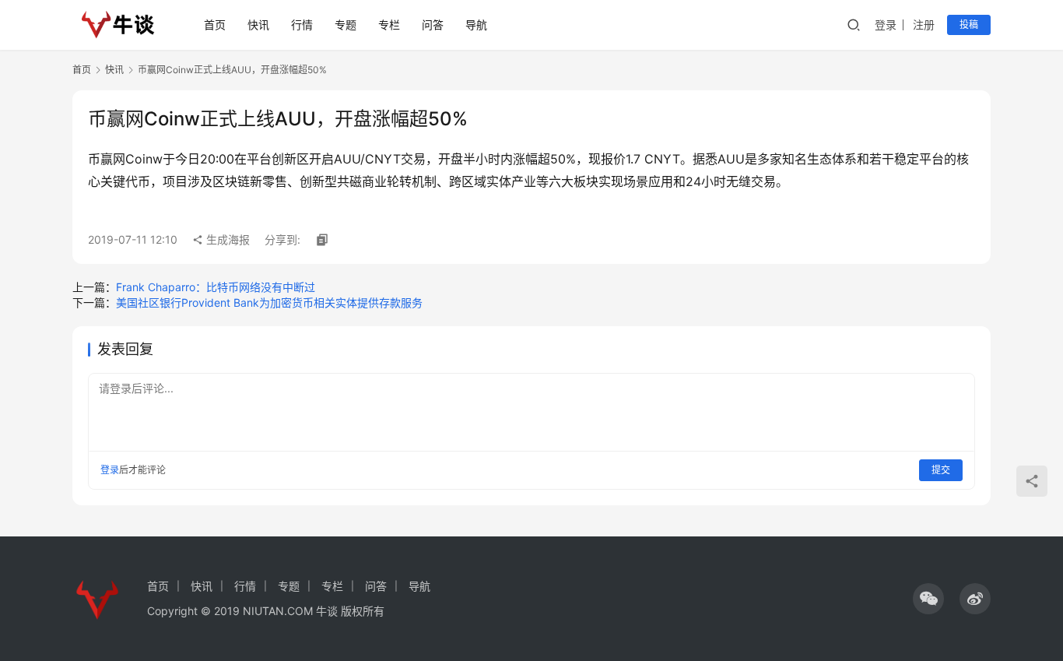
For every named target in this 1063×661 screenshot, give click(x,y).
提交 (940, 470)
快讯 (258, 24)
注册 (924, 24)
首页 (215, 24)
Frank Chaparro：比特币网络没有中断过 (215, 287)
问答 (433, 24)
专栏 (389, 24)
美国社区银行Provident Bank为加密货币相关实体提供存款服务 (269, 302)
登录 (885, 24)
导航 (476, 24)
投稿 (969, 24)
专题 (345, 24)
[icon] (928, 598)
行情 (302, 24)
